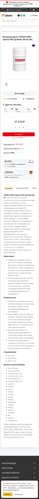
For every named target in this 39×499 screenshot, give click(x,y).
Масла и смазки (9, 31)
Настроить (19, 494)
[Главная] (3, 31)
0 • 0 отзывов (12, 99)
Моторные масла (19, 31)
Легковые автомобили (31, 31)
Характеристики (22, 188)
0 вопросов (30, 99)
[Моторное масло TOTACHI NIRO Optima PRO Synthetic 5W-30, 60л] (6, 84)
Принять (7, 494)
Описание (8, 188)
